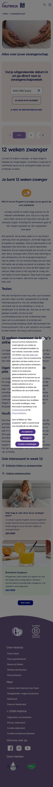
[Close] (43, 338)
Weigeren (27, 438)
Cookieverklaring (19, 410)
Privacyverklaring (19, 413)
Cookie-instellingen (27, 444)
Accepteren (27, 432)
